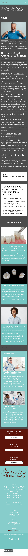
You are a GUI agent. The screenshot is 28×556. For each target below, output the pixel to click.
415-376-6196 (13, 211)
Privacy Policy (12, 535)
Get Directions (14, 437)
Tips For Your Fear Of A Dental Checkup (12, 373)
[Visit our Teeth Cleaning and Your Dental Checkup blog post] (14, 404)
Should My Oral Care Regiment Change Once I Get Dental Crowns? (14, 327)
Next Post (24, 348)
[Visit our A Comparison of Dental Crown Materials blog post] (14, 275)
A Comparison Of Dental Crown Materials (13, 285)
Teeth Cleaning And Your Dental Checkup (13, 407)
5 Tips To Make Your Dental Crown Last (12, 246)
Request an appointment (9, 210)
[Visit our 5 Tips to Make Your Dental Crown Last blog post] (14, 235)
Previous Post (5, 348)
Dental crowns (4, 40)
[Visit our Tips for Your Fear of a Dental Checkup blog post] (14, 370)
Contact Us (14, 462)
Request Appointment (14, 450)
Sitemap (17, 535)
